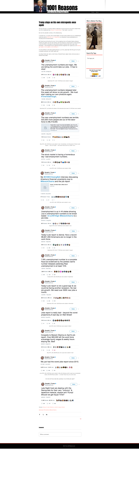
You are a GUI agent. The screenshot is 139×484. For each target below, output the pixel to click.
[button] (95, 75)
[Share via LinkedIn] (46, 414)
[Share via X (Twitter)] (43, 414)
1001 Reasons (62, 7)
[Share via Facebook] (39, 414)
